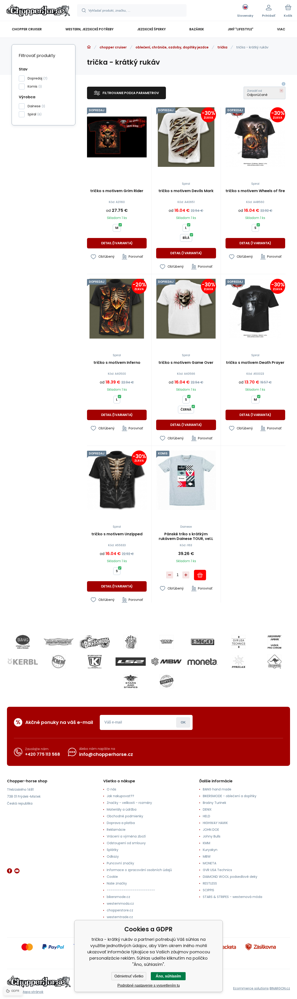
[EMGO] (202, 642)
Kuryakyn (210, 849)
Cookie (112, 876)
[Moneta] (202, 662)
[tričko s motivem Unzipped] (117, 480)
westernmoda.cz (120, 903)
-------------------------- (131, 890)
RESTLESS (210, 883)
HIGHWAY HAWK (215, 823)
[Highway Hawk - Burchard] (274, 642)
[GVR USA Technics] (238, 642)
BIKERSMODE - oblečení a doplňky (229, 796)
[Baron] (59, 642)
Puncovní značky (120, 863)
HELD (206, 816)
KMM (206, 843)
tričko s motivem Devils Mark (185, 191)
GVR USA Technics (217, 870)
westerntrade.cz (120, 917)
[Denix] (131, 642)
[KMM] (59, 662)
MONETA (209, 863)
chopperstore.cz (120, 910)
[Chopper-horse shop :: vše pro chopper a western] (89, 47)
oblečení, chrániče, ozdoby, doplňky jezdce (172, 47)
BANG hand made (217, 789)
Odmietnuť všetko (128, 976)
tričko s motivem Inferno (117, 362)
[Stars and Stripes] (131, 681)
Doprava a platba (121, 823)
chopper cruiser (113, 47)
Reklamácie (116, 829)
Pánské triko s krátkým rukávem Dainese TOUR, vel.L (186, 536)
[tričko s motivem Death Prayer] (255, 308)
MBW (207, 856)
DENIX (207, 809)
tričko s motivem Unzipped (116, 534)
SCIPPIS (208, 890)
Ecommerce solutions (251, 988)
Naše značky (117, 883)
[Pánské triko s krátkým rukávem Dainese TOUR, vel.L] (186, 480)
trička (222, 47)
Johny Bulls (211, 836)
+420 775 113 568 (42, 754)
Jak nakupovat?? (120, 796)
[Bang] (23, 642)
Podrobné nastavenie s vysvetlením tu (148, 985)
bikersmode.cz (118, 896)
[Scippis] (274, 662)
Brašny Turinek (214, 802)
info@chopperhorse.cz (106, 754)
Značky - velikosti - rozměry (129, 802)
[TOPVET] (167, 681)
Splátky (112, 849)
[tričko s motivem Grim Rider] (117, 137)
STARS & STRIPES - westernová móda (232, 896)
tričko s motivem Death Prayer (255, 362)
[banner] (38, 11)
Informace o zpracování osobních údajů (139, 870)
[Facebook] (9, 870)
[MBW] (167, 662)
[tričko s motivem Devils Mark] (186, 137)
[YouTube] (16, 870)
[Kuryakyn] (95, 662)
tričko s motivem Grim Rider (116, 191)
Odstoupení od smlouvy (126, 843)
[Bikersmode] (95, 642)
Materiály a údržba (121, 809)
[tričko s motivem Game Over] (186, 308)
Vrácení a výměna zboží (126, 836)
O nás (111, 789)
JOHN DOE (211, 829)
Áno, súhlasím (168, 976)
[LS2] (131, 662)
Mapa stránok (32, 991)
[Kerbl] (23, 662)
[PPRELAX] (238, 662)
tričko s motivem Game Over (185, 362)
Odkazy (113, 856)
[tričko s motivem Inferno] (117, 308)
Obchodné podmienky (125, 816)
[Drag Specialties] (167, 642)
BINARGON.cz (280, 988)
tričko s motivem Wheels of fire (255, 191)
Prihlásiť (183, 722)
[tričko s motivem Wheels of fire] (255, 137)
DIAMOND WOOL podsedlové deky (230, 876)
